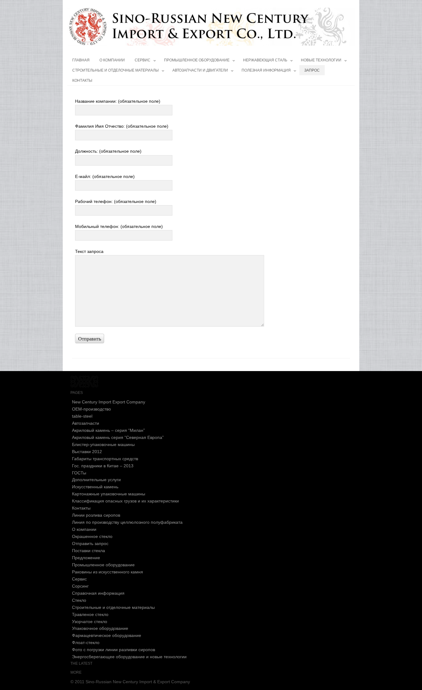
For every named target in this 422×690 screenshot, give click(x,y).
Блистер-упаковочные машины (103, 444)
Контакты (82, 80)
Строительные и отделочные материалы (115, 70)
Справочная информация (98, 593)
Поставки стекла (88, 550)
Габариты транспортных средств (105, 458)
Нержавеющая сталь (265, 60)
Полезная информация (266, 70)
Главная (81, 60)
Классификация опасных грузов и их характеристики (125, 500)
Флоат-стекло (85, 642)
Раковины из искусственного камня (107, 571)
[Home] (84, 385)
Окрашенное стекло (92, 536)
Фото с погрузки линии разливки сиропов (113, 649)
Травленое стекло (90, 614)
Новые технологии (321, 60)
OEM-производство (91, 409)
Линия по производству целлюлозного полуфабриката (127, 522)
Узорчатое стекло (89, 621)
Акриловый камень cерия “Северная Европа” (118, 437)
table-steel (82, 416)
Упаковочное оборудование (100, 628)
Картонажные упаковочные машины (108, 493)
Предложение (86, 557)
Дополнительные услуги (96, 479)
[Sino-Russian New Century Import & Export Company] (211, 27)
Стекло (79, 600)
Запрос (312, 70)
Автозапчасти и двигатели (200, 70)
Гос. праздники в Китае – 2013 (102, 465)
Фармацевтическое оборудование (106, 635)
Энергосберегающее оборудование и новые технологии (129, 656)
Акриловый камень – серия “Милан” (108, 430)
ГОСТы (79, 472)
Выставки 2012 (87, 451)
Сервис (142, 60)
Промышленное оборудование (197, 60)
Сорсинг (80, 586)
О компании (112, 60)
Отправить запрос (90, 543)
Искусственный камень (95, 486)
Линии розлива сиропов (96, 515)
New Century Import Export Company (108, 401)
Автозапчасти (85, 423)
